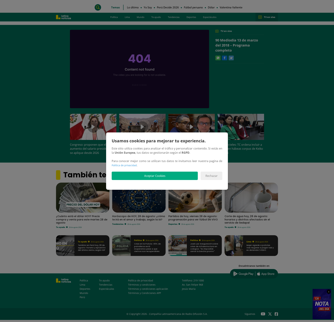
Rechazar (211, 176)
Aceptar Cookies (154, 176)
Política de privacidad (124, 165)
